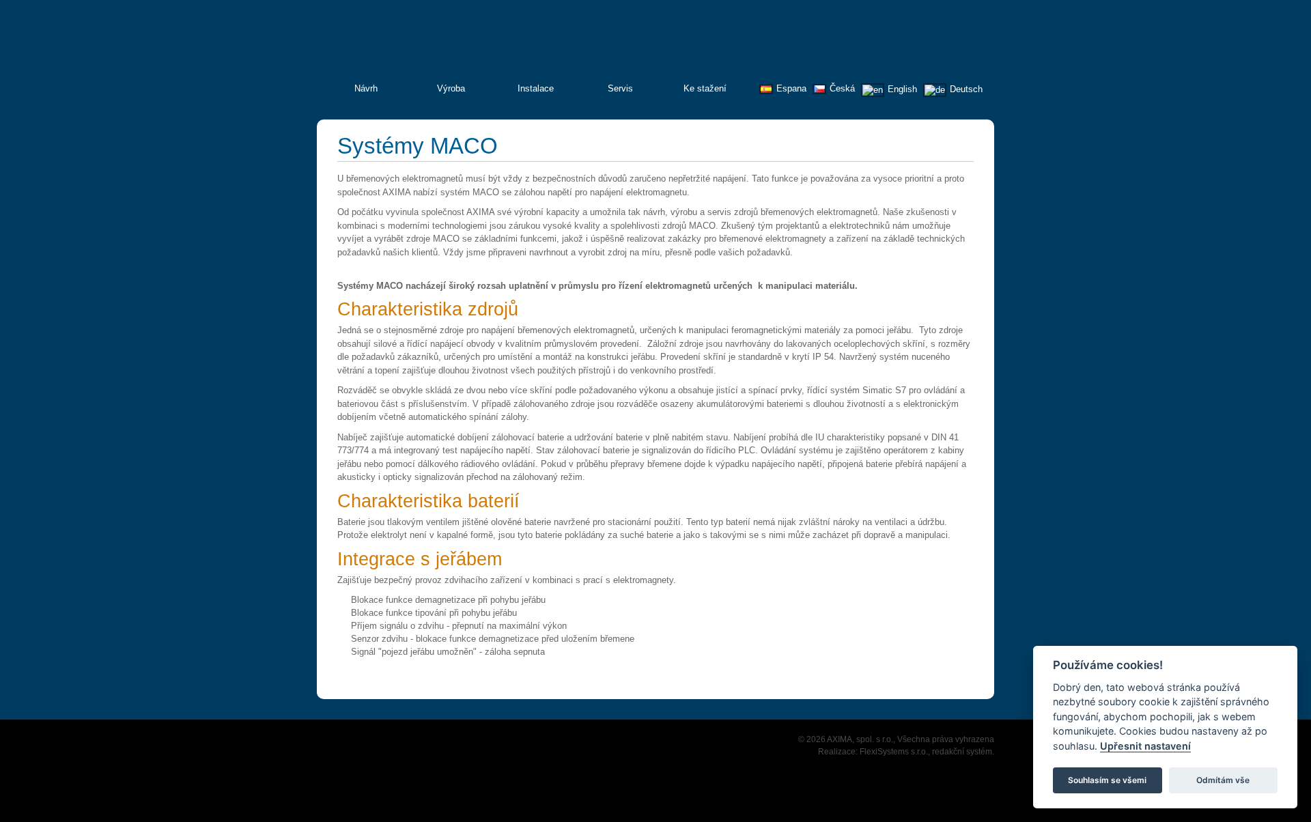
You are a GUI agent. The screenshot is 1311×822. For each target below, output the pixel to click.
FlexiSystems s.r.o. (894, 751)
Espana (791, 88)
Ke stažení (705, 88)
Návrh (366, 88)
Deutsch (966, 89)
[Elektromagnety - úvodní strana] (418, 42)
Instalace (536, 88)
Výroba (451, 88)
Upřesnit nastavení (1145, 745)
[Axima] (913, 49)
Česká (842, 88)
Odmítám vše (1223, 779)
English (902, 89)
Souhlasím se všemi (1107, 779)
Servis (620, 88)
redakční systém (962, 751)
